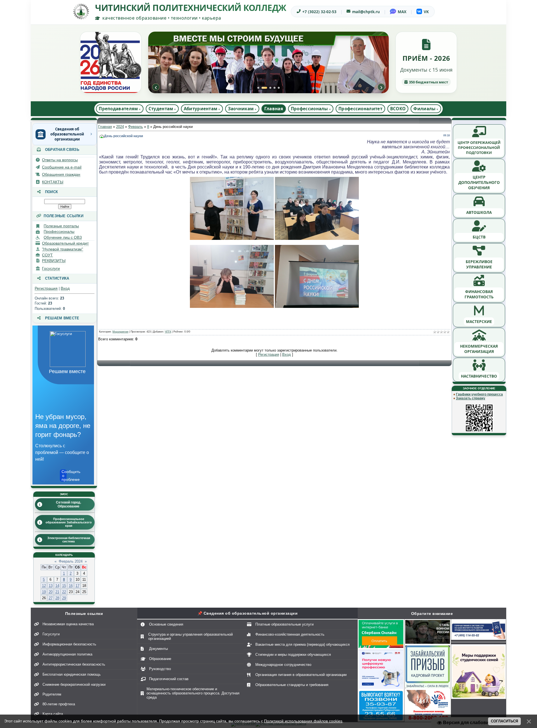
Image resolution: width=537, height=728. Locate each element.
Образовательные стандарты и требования (291, 685)
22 (64, 592)
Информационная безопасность (69, 644)
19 (44, 592)
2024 (120, 127)
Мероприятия (120, 331)
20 (51, 592)
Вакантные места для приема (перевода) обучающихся (302, 644)
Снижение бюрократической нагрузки (74, 684)
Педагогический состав (169, 679)
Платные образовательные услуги (284, 624)
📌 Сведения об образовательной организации (247, 613)
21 (57, 592)
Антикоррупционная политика (67, 654)
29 (64, 598)
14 (57, 586)
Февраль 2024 (71, 561)
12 (44, 586)
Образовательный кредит (65, 243)
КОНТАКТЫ (52, 182)
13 (51, 586)
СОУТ (47, 255)
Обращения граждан (61, 174)
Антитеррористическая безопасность (74, 664)
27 (51, 598)
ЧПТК (168, 331)
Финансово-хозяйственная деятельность (289, 634)
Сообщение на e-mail (61, 167)
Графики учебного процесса (479, 394)
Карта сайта (53, 714)
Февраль (135, 127)
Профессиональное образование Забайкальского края (69, 522)
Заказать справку (470, 398)
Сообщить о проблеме (64, 475)
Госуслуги (51, 268)
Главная (273, 108)
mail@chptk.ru (366, 11)
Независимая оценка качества (68, 624)
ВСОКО (398, 108)
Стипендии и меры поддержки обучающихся (293, 654)
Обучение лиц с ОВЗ (63, 237)
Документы (158, 649)
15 (64, 586)
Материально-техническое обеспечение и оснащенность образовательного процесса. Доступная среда (193, 693)
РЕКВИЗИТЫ (53, 260)
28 (57, 598)
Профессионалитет (360, 108)
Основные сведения (166, 624)
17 (77, 586)
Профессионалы (59, 231)
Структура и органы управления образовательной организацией (190, 636)
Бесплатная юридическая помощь (72, 674)
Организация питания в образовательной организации (301, 675)
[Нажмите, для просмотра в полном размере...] (232, 239)
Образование (160, 659)
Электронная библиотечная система (68, 539)
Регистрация (46, 288)
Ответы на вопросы (60, 160)
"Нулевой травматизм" (62, 249)
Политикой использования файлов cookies (303, 721)
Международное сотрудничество (283, 665)
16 (71, 586)
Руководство (160, 669)
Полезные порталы (61, 226)
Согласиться (504, 721)
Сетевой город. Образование (68, 504)
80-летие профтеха (59, 704)
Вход (65, 288)
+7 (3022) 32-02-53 (319, 11)
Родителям (52, 694)
